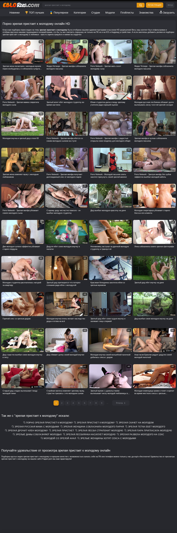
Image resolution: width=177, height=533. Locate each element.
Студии (95, 12)
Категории (80, 12)
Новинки (14, 12)
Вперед (119, 403)
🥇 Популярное (59, 12)
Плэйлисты (127, 12)
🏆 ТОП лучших (34, 12)
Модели (110, 12)
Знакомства (146, 12)
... (107, 403)
